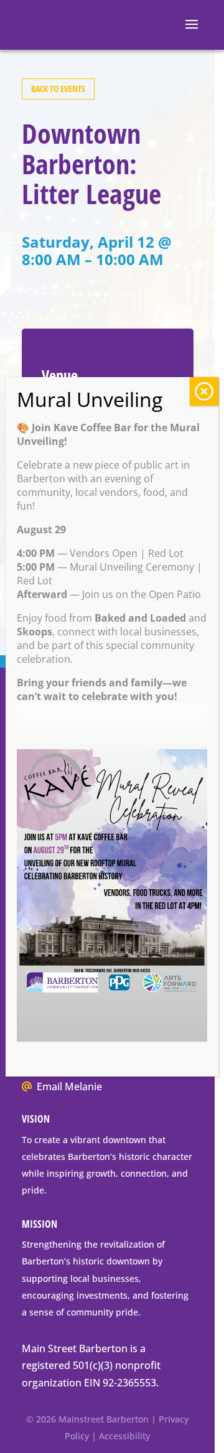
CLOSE (204, 391)
